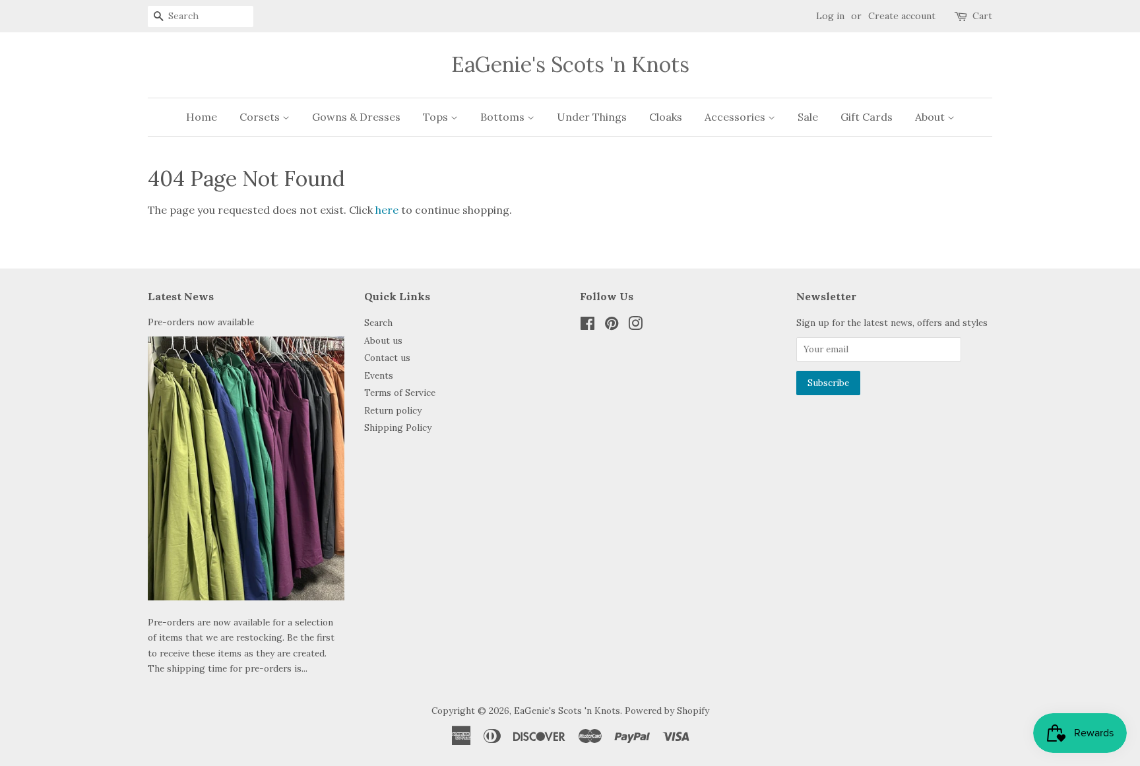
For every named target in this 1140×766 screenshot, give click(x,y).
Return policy (393, 410)
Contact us (387, 358)
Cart (982, 16)
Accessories (736, 116)
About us (383, 340)
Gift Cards (866, 116)
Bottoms (503, 116)
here (386, 209)
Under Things (592, 116)
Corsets (260, 116)
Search (378, 323)
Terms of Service (399, 393)
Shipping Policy (397, 427)
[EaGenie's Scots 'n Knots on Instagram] (635, 326)
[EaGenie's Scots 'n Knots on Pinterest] (611, 326)
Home (201, 116)
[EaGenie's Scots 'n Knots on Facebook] (587, 326)
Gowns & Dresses (356, 116)
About (931, 116)
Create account (901, 16)
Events (378, 375)
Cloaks (665, 116)
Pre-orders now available (201, 322)
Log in (830, 16)
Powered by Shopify (667, 711)
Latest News (181, 296)
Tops (437, 116)
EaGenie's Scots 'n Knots (570, 64)
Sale (808, 116)
